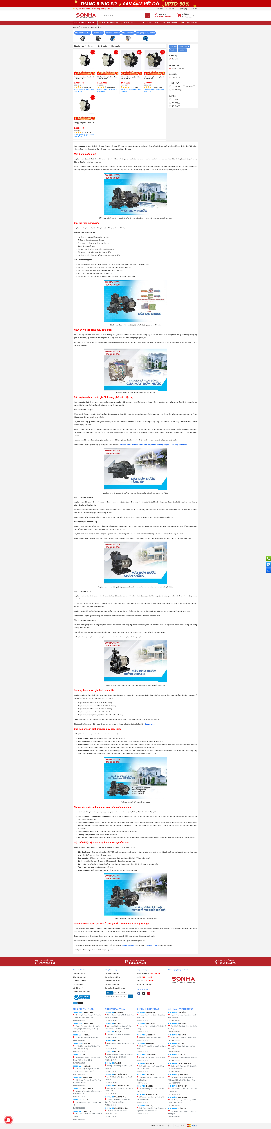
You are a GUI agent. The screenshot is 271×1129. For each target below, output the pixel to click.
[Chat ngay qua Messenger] (268, 564)
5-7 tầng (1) (175, 106)
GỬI (130, 996)
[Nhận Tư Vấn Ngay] (268, 558)
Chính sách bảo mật (112, 984)
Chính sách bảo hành (112, 973)
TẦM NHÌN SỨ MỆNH (170, 23)
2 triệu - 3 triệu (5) (177, 69)
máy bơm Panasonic (139, 445)
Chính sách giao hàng (112, 977)
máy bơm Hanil (125, 445)
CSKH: (144, 977)
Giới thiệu (194, 8)
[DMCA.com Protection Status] (88, 1003)
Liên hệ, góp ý (78, 988)
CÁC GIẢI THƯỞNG (129, 23)
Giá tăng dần (102, 46)
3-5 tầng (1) (175, 103)
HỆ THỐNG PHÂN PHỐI (110, 23)
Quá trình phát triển (79, 981)
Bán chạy (90, 46)
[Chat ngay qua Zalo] (268, 570)
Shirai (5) (174, 59)
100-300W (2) (176, 86)
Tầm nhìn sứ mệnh (79, 977)
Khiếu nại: (145, 981)
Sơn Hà (124, 945)
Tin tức (171, 8)
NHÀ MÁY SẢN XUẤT (189, 23)
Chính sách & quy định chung (115, 988)
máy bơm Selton (181, 445)
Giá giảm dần (115, 46)
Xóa (175, 46)
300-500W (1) (190, 86)
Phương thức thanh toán (81, 992)
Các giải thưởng (78, 984)
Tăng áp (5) (175, 77)
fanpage (131, 945)
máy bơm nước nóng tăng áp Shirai (161, 445)
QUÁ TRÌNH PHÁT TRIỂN (149, 23)
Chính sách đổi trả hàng (113, 981)
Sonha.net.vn (150, 724)
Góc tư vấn (160, 8)
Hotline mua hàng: (148, 973)
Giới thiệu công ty (79, 973)
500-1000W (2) (176, 90)
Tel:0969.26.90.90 (79, 1020)
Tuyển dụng (183, 8)
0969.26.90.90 (151, 945)
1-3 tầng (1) (175, 99)
